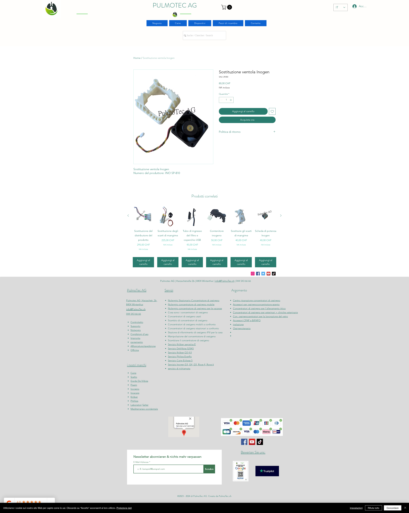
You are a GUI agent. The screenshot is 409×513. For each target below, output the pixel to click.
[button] (227, 7)
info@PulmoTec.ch (136, 309)
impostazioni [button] (356, 507)
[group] (204, 236)
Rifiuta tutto (373, 507)
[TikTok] (274, 273)
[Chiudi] (405, 507)
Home (137, 57)
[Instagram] (253, 273)
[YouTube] (268, 273)
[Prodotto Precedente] (128, 215)
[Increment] (231, 100)
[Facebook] (258, 273)
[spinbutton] (226, 100)
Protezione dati (124, 507)
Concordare (393, 507)
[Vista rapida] (143, 215)
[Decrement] (221, 100)
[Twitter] (263, 273)
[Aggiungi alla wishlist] (272, 111)
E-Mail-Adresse (141, 462)
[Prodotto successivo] (281, 215)
